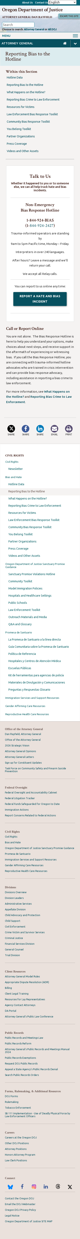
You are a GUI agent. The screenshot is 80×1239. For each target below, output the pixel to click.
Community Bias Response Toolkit (29, 527)
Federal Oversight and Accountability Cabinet (31, 792)
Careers (9, 1132)
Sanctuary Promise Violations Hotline (31, 574)
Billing (8, 988)
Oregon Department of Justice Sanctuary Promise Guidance (35, 565)
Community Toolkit (20, 581)
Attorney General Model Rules (22, 976)
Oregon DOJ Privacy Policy (20, 1210)
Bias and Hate (13, 477)
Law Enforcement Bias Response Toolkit (33, 520)
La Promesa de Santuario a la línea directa (34, 639)
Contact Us (41, 2)
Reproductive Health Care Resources (27, 714)
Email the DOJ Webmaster (20, 1204)
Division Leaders (14, 898)
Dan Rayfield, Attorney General (23, 734)
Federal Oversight (16, 787)
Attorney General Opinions (20, 751)
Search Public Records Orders (22, 1075)
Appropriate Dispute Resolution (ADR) (27, 982)
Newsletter (15, 469)
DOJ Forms (11, 1096)
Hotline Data (16, 484)
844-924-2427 (42, 226)
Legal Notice (12, 1215)
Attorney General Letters (19, 757)
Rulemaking (11, 1102)
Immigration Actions (17, 809)
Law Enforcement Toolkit (24, 610)
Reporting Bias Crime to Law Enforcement (34, 505)
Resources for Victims (22, 512)
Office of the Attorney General (24, 729)
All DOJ (52, 29)
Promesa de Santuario (18, 632)
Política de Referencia (22, 653)
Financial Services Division (19, 943)
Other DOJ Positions (17, 1143)
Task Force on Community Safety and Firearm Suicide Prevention (35, 770)
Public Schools (17, 602)
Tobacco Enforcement (18, 1107)
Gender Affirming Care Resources (25, 706)
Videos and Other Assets (24, 555)
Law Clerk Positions (16, 1160)
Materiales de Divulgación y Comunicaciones (36, 682)
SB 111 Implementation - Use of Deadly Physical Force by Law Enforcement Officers (37, 1115)
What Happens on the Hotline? (27, 498)
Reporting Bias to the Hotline (26, 491)
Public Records (14, 1032)
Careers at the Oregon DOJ (21, 1137)
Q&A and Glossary (20, 624)
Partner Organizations (22, 541)
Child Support (12, 921)
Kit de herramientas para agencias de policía (36, 675)
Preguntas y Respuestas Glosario (29, 689)
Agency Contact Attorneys (20, 1005)
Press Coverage (18, 548)
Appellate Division (15, 909)
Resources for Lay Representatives (25, 999)
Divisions (10, 887)
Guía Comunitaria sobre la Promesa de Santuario (38, 646)
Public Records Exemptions (20, 1057)
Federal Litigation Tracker (20, 798)
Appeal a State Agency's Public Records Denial (31, 1069)
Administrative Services (18, 903)
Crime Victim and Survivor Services (25, 932)
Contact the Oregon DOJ (19, 1198)
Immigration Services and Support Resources (32, 697)
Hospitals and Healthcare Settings (29, 595)
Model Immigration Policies (25, 588)
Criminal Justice (14, 938)
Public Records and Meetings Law (24, 1037)
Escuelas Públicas (19, 668)
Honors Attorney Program (20, 1154)
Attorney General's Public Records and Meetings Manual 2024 (37, 1050)
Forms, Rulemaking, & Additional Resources (33, 1091)
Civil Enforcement (15, 926)
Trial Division (12, 955)
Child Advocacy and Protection (22, 915)
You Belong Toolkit (20, 534)
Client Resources (15, 971)
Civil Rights (11, 461)
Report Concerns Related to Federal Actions (30, 815)
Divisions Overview (15, 892)
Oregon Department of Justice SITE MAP (28, 1221)
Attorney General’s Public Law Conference (29, 1016)
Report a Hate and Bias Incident (43, 300)
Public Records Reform (18, 1043)
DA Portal (10, 1010)
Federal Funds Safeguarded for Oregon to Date (32, 804)
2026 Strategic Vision (17, 745)
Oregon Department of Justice (32, 9)
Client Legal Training (17, 993)
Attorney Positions (15, 1149)
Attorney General (34, 29)
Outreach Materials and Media (27, 617)
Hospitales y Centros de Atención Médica (34, 661)
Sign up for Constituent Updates (23, 762)
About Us (27, 2)
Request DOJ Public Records (21, 1063)
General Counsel (14, 949)
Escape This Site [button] (69, 16)
